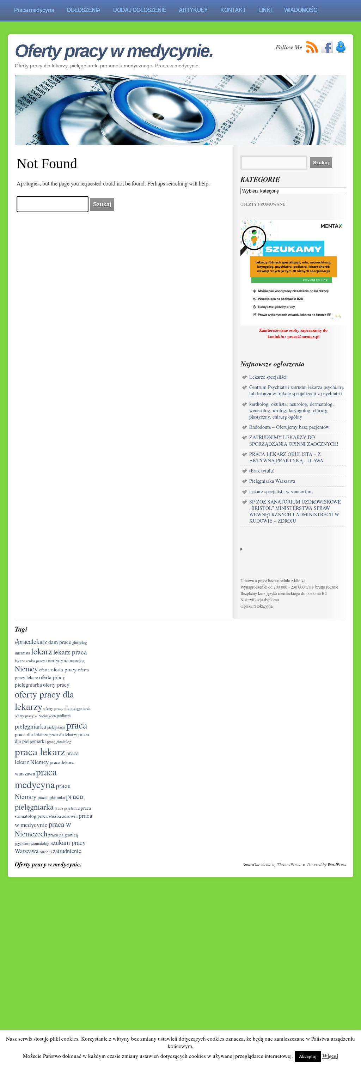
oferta (44, 670)
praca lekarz (40, 751)
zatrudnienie (67, 851)
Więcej (330, 1056)
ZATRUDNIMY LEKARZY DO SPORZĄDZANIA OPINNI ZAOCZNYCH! (293, 440)
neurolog (77, 660)
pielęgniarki (56, 727)
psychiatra (22, 843)
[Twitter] (340, 47)
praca (76, 724)
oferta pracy (64, 669)
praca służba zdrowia (57, 816)
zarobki (45, 851)
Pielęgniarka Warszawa (272, 480)
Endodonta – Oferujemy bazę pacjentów (289, 427)
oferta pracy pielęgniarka (40, 680)
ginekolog (79, 642)
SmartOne (251, 864)
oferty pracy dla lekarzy (44, 700)
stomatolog (40, 843)
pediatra (64, 716)
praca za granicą (63, 835)
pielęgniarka (30, 726)
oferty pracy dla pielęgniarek (67, 708)
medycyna (57, 660)
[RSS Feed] (312, 47)
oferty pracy (56, 684)
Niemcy (26, 669)
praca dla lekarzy (63, 734)
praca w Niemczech (43, 829)
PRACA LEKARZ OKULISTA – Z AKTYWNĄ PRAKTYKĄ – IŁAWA (286, 457)
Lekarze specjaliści (268, 376)
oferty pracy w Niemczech (35, 715)
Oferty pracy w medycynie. (114, 51)
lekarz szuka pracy (30, 660)
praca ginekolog (59, 741)
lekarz (41, 651)
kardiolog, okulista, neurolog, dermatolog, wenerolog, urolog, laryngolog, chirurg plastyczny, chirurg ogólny (291, 410)
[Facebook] (327, 47)
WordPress (337, 864)
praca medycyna (36, 778)
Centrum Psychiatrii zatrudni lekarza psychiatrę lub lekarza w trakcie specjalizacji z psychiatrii (296, 390)
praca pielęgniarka (49, 801)
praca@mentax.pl (303, 337)
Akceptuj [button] (308, 1056)
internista (22, 653)
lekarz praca (70, 651)
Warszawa (26, 851)
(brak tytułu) (262, 470)
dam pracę (59, 641)
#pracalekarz (31, 641)
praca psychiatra (67, 808)
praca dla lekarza (31, 734)
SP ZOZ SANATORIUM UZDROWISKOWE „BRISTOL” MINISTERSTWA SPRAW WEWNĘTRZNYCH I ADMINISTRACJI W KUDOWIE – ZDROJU (295, 511)
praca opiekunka (51, 797)
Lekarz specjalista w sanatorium (281, 491)
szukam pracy (68, 842)
